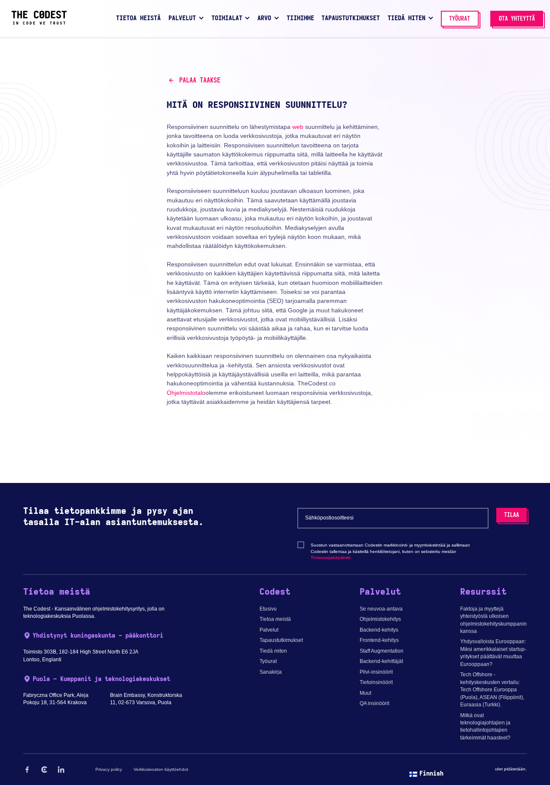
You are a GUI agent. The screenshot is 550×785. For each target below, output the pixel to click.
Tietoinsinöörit (376, 682)
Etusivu (268, 609)
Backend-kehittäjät (381, 661)
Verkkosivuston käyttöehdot (161, 769)
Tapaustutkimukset (281, 640)
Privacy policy (108, 769)
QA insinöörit (374, 703)
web (297, 126)
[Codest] (39, 23)
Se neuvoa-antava (381, 609)
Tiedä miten (273, 651)
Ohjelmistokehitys (380, 619)
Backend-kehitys (379, 630)
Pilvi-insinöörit (376, 672)
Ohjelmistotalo (186, 392)
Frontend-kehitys (379, 640)
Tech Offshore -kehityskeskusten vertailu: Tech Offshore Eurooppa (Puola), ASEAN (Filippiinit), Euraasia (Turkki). (492, 690)
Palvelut (269, 630)
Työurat (268, 661)
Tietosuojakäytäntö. (331, 557)
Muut (365, 693)
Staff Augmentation (381, 651)
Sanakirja (271, 672)
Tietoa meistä (275, 619)
